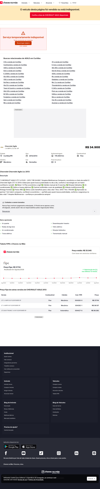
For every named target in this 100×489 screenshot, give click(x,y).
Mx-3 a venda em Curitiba (61, 82)
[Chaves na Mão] (9, 3)
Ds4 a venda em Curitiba (12, 71)
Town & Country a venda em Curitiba (17, 88)
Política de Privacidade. (36, 480)
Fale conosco (8, 359)
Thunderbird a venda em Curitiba (64, 85)
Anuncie (49, 3)
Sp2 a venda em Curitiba (12, 100)
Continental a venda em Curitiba (15, 65)
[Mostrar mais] (94, 211)
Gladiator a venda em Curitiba (62, 79)
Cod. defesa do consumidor (12, 369)
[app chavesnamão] (12, 446)
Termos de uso (22, 480)
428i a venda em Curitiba (61, 74)
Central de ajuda (8, 430)
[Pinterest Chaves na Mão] (94, 453)
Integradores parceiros (10, 362)
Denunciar (6, 211)
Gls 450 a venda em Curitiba (14, 76)
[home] (50, 472)
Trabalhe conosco (9, 366)
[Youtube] (23, 453)
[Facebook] (6, 453)
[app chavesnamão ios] (29, 446)
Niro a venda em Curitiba (61, 97)
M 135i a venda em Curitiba (13, 94)
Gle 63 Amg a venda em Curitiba (63, 71)
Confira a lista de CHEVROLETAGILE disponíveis (50, 15)
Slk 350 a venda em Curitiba (62, 68)
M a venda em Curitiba (60, 76)
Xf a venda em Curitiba (60, 62)
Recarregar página (23, 43)
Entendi (90, 479)
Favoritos (64, 3)
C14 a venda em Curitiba (12, 62)
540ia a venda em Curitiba (61, 94)
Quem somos (8, 356)
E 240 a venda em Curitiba (61, 88)
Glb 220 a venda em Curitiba (14, 91)
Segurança (7, 372)
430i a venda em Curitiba (13, 68)
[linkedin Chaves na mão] (76, 453)
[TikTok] (41, 453)
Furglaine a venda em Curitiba (14, 97)
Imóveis (24, 3)
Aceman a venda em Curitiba (62, 103)
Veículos (36, 3)
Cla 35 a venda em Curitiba (61, 100)
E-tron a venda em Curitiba (61, 65)
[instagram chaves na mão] (58, 453)
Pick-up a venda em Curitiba (62, 91)
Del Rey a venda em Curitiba (14, 82)
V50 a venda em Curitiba (12, 79)
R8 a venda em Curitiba (12, 103)
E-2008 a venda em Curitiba (14, 74)
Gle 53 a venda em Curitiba (13, 85)
